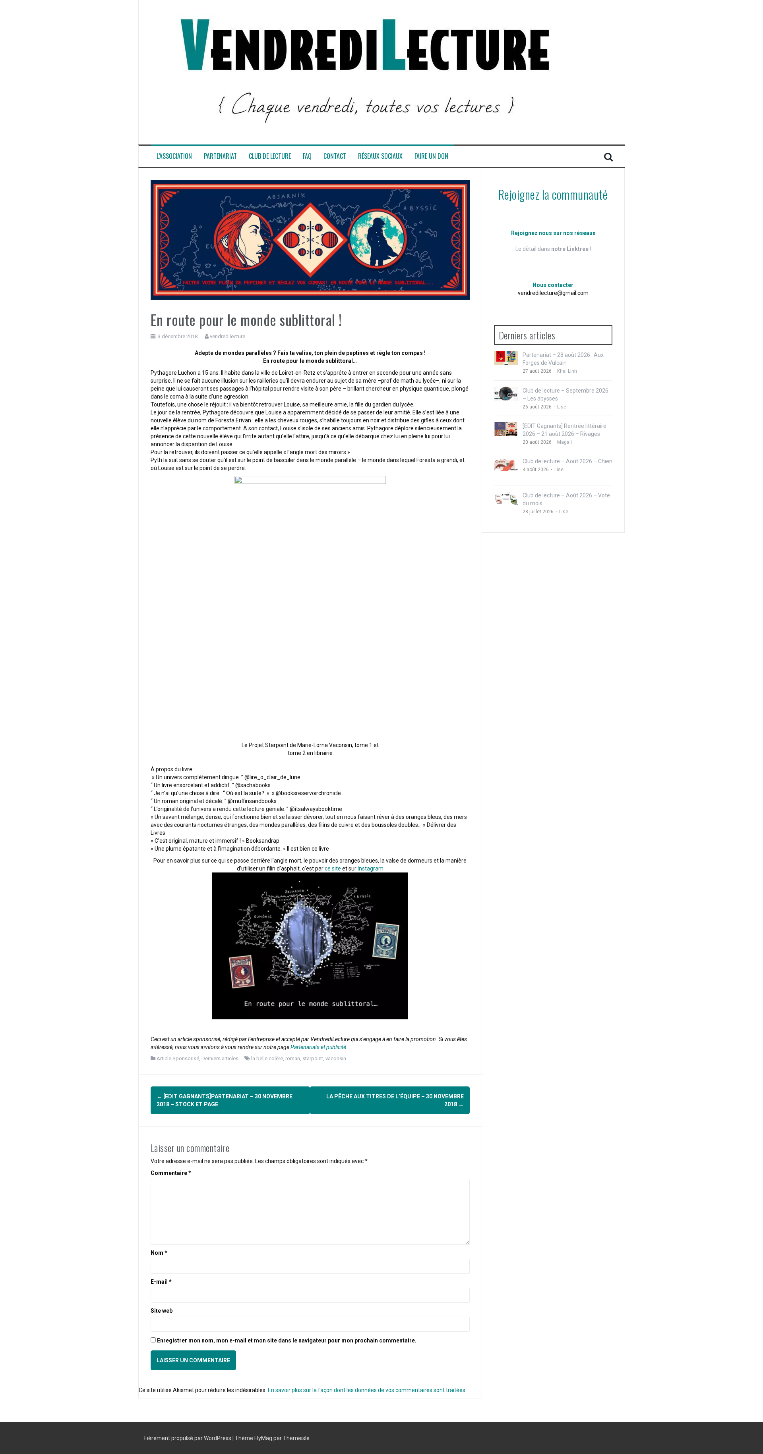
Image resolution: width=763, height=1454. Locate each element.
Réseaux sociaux (380, 156)
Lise (561, 407)
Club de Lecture (270, 156)
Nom (159, 1253)
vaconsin (335, 1058)
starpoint (312, 1058)
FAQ (307, 156)
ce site (333, 868)
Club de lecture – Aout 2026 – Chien (567, 461)
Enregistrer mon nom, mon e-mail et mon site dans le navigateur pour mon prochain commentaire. (286, 1340)
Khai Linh (567, 371)
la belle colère (267, 1058)
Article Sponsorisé (178, 1058)
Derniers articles (219, 1058)
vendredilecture (227, 336)
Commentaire (171, 1173)
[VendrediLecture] (365, 72)
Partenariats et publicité (318, 1047)
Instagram (370, 868)
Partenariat (220, 156)
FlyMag (263, 1438)
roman (292, 1058)
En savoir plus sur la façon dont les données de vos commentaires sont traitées (366, 1390)
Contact (334, 156)
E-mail (161, 1282)
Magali (564, 442)
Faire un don (431, 156)
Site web (161, 1311)
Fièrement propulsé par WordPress (188, 1438)
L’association (174, 156)
